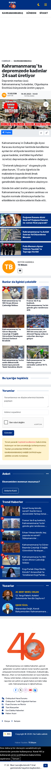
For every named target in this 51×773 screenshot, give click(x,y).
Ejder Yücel (22, 605)
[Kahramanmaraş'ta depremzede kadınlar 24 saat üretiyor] (25, 114)
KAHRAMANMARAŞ (12, 13)
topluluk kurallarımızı (27, 442)
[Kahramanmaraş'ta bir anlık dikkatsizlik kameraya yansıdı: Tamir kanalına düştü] (13, 352)
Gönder (8, 433)
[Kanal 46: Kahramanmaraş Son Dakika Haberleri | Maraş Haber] (12, 5)
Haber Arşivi (11, 713)
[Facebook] (15, 690)
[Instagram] (25, 690)
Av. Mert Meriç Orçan (27, 592)
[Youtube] (30, 690)
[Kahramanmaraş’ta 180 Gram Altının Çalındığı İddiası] (13, 292)
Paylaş (8, 132)
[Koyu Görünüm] (38, 5)
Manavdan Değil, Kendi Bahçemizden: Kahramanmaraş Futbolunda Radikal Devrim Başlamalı (31, 610)
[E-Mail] (20, 271)
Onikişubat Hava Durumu (16, 698)
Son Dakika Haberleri (15, 710)
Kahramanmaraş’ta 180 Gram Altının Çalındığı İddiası (11, 303)
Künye (7, 721)
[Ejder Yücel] (7, 608)
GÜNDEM (31, 13)
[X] (20, 690)
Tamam (15, 759)
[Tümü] (47, 474)
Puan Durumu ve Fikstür (16, 704)
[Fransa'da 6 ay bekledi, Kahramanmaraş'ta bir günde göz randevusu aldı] (38, 292)
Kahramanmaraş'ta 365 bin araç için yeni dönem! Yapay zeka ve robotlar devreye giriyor (37, 333)
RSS (8, 734)
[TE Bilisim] (8, 267)
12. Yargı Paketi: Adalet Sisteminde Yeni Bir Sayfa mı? (30, 597)
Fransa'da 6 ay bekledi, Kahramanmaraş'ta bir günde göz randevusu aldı (37, 305)
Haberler (6, 61)
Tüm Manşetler (12, 707)
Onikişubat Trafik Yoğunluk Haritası (21, 701)
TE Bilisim (22, 265)
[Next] (35, 690)
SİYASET (43, 13)
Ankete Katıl (10, 491)
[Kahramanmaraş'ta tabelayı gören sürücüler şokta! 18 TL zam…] (38, 352)
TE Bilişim (32, 743)
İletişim (17, 721)
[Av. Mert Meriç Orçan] (7, 595)
